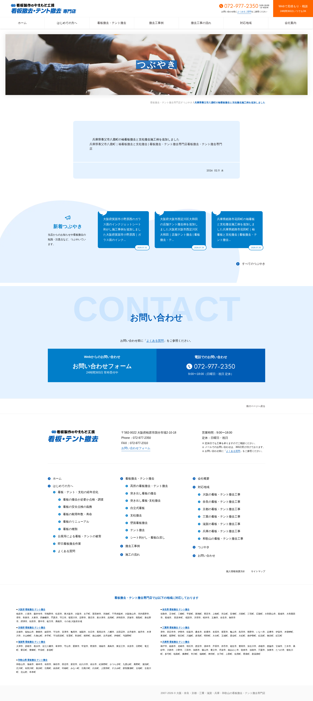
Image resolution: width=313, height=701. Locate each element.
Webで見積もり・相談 (293, 8)
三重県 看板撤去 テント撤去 (175, 627)
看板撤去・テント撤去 (111, 22)
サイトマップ (258, 571)
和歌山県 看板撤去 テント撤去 (32, 660)
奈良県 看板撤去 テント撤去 (175, 609)
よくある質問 (155, 340)
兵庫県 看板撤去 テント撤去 (175, 642)
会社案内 (290, 22)
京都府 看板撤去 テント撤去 (31, 627)
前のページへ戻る (255, 406)
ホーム (22, 22)
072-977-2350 (214, 366)
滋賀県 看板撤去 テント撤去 (31, 642)
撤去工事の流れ (201, 22)
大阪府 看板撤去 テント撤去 (31, 609)
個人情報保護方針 (235, 571)
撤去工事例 (156, 22)
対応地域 (246, 22)
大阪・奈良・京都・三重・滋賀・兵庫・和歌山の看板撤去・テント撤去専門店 (220, 693)
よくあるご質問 (244, 11)
